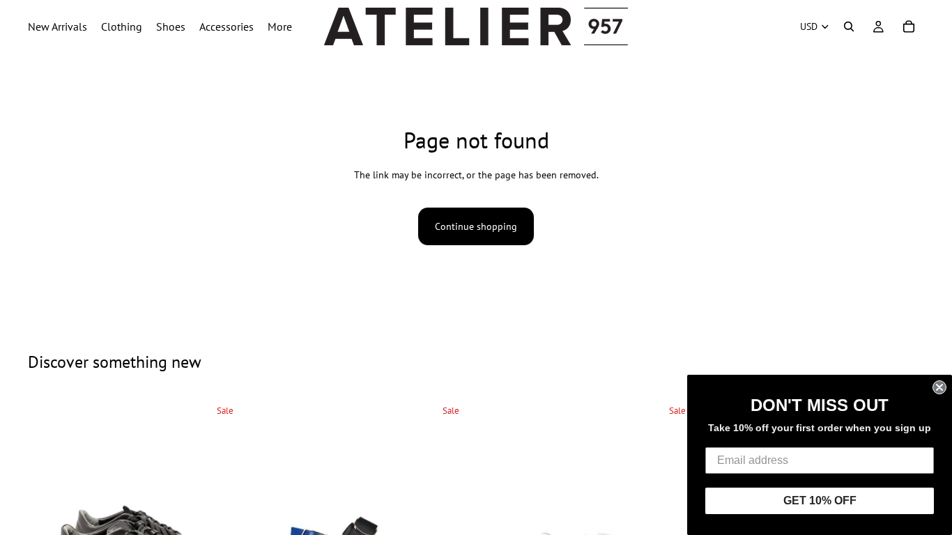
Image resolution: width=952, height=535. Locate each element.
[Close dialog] (939, 387)
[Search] (849, 26)
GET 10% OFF (820, 500)
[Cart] (908, 26)
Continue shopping (476, 226)
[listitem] (280, 26)
